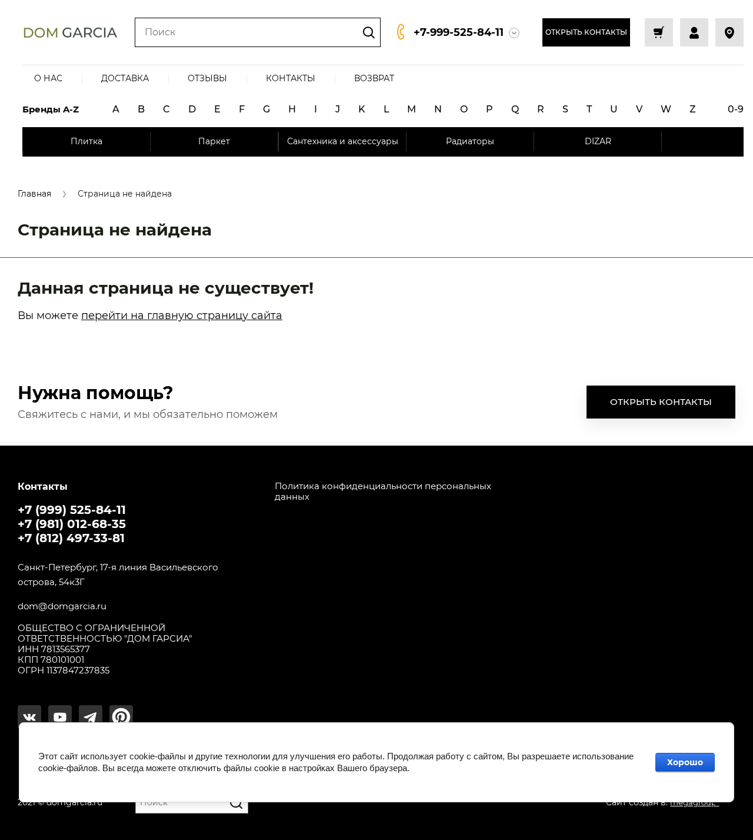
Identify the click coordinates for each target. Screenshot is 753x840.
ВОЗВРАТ (374, 78)
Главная (34, 194)
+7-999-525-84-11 (459, 32)
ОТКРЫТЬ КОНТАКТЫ (586, 32)
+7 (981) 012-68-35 (72, 524)
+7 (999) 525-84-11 (72, 510)
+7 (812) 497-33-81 (71, 538)
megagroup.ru (698, 802)
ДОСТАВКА (125, 78)
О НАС (48, 78)
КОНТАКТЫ (290, 78)
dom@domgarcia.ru (62, 606)
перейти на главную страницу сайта (181, 315)
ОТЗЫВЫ (207, 78)
